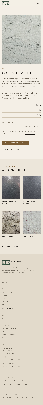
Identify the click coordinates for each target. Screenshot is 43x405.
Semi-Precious (7, 292)
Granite (6, 68)
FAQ (3, 331)
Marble (4, 282)
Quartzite (5, 286)
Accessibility (7, 400)
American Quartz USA (26, 381)
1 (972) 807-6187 (8, 353)
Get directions (12, 149)
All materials (6, 305)
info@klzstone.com (8, 357)
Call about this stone (15, 143)
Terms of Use (34, 397)
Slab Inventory (7, 308)
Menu (37, 3)
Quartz (4, 298)
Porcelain (5, 301)
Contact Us (6, 338)
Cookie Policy (21, 397)
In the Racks (6, 325)
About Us (5, 319)
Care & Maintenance (9, 328)
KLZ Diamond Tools (8, 381)
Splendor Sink (6, 384)
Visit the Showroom (8, 335)
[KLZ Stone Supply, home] (5, 3)
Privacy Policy (8, 397)
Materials (5, 322)
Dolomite (5, 295)
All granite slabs (10, 246)
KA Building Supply (21, 384)
